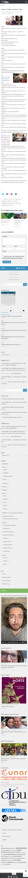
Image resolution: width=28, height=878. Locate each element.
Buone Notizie (6, 528)
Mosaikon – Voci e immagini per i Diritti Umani (12, 829)
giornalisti (18, 854)
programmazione (4, 205)
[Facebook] (17, 268)
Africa (4, 496)
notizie (18, 860)
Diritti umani (10, 852)
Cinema (5, 469)
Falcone (16, 199)
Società (2, 328)
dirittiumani (4, 852)
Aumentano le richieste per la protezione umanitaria (19, 222)
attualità (3, 850)
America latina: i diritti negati (9, 525)
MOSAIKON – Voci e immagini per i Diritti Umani (12, 513)
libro (24, 858)
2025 (13, 304)
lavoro (13, 858)
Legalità (5, 561)
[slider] (13, 642)
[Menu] (26, 2)
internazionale (4, 858)
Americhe (5, 499)
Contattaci (4, 839)
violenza (7, 864)
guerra (6, 856)
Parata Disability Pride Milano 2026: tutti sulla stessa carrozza (14, 330)
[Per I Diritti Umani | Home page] (6, 2)
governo (3, 856)
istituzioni (10, 858)
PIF (16, 203)
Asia (4, 502)
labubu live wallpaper (6, 376)
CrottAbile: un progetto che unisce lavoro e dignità (11, 316)
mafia (14, 203)
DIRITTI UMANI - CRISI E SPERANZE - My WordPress (13, 368)
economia (20, 852)
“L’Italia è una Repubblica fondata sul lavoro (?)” (11, 344)
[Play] (3, 642)
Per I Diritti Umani (6, 12)
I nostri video (5, 483)
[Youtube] (24, 268)
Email (15, 246)
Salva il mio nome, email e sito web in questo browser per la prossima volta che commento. (13, 257)
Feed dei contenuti (6, 577)
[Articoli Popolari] (11, 310)
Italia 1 (16, 201)
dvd (13, 199)
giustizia (22, 854)
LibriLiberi (5, 538)
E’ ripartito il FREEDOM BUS (10, 365)
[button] (14, 620)
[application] (14, 620)
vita (10, 864)
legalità (16, 858)
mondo (14, 860)
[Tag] (23, 310)
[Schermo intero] (25, 642)
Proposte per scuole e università (10, 518)
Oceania (5, 509)
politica (19, 203)
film (20, 199)
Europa (4, 505)
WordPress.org (5, 584)
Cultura (3, 467)
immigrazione (11, 856)
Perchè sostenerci (6, 836)
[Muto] (22, 642)
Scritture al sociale (5, 314)
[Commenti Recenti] (17, 310)
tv (12, 205)
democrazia (14, 850)
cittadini (7, 850)
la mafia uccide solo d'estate (6, 203)
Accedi (4, 574)
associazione (21, 848)
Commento (5, 236)
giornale (6, 854)
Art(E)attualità (5, 464)
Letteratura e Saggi (7, 476)
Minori (4, 564)
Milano (11, 860)
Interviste (4, 486)
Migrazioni (4, 490)
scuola (14, 862)
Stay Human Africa (7, 548)
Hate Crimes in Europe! (8, 531)
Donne (4, 557)
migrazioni (7, 860)
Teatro (4, 479)
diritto (15, 852)
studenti (2, 864)
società (20, 862)
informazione (18, 856)
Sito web (4, 251)
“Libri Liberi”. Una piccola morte (7, 706)
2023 (3, 304)
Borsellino (6, 199)
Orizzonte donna (6, 541)
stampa (24, 862)
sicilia (10, 205)
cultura (10, 850)
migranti (3, 860)
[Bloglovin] (26, 268)
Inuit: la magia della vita (16, 373)
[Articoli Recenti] (4, 310)
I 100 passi (9, 201)
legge (18, 858)
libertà (21, 858)
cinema (10, 199)
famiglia (2, 854)
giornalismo (4, 201)
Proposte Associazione (7, 516)
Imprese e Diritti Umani (8, 535)
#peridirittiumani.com (7, 848)
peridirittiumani (4, 862)
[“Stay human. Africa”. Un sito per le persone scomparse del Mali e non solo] (14, 749)
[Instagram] (21, 268)
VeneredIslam (6, 551)
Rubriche (4, 522)
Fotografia (5, 473)
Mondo (2, 5)
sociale (17, 862)
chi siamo (4, 833)
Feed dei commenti (6, 580)
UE (4, 864)
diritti (19, 850)
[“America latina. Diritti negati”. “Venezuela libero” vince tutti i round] (14, 722)
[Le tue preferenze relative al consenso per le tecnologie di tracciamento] (25, 875)
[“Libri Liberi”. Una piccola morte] (14, 690)
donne (17, 852)
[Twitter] (19, 268)
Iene (13, 201)
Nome (4, 246)
